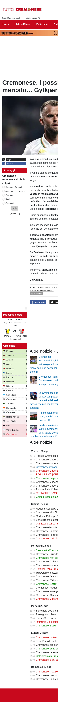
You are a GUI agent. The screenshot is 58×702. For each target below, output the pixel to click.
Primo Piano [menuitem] (23, 24)
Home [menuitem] (5, 24)
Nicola (8, 199)
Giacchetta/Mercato (14, 187)
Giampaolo (10, 203)
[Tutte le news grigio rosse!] (22, 9)
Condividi (39, 302)
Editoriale (42, 287)
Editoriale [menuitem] (41, 24)
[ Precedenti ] (15, 339)
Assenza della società (15, 191)
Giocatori (9, 195)
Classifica (9, 345)
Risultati (15, 213)
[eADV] (26, 308)
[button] (14, 208)
